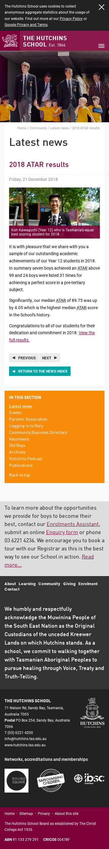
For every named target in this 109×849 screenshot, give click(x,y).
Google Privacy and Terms (26, 24)
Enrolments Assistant (73, 524)
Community (38, 128)
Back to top (19, 475)
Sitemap (26, 813)
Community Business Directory (38, 433)
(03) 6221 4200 (20, 732)
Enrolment (88, 583)
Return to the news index (43, 371)
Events (15, 413)
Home (21, 128)
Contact (12, 589)
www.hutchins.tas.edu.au (25, 744)
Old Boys (17, 446)
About (10, 583)
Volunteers (19, 439)
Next (46, 357)
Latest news (59, 128)
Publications (21, 465)
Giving (69, 583)
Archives (17, 452)
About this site (66, 813)
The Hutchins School (45, 42)
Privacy (44, 813)
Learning (27, 583)
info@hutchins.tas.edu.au (26, 738)
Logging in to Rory (26, 426)
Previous (27, 357)
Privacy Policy (71, 18)
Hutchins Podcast (25, 459)
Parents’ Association (28, 419)
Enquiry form (62, 532)
